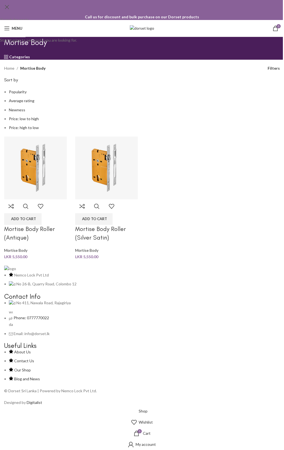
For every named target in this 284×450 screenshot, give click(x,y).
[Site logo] (142, 28)
